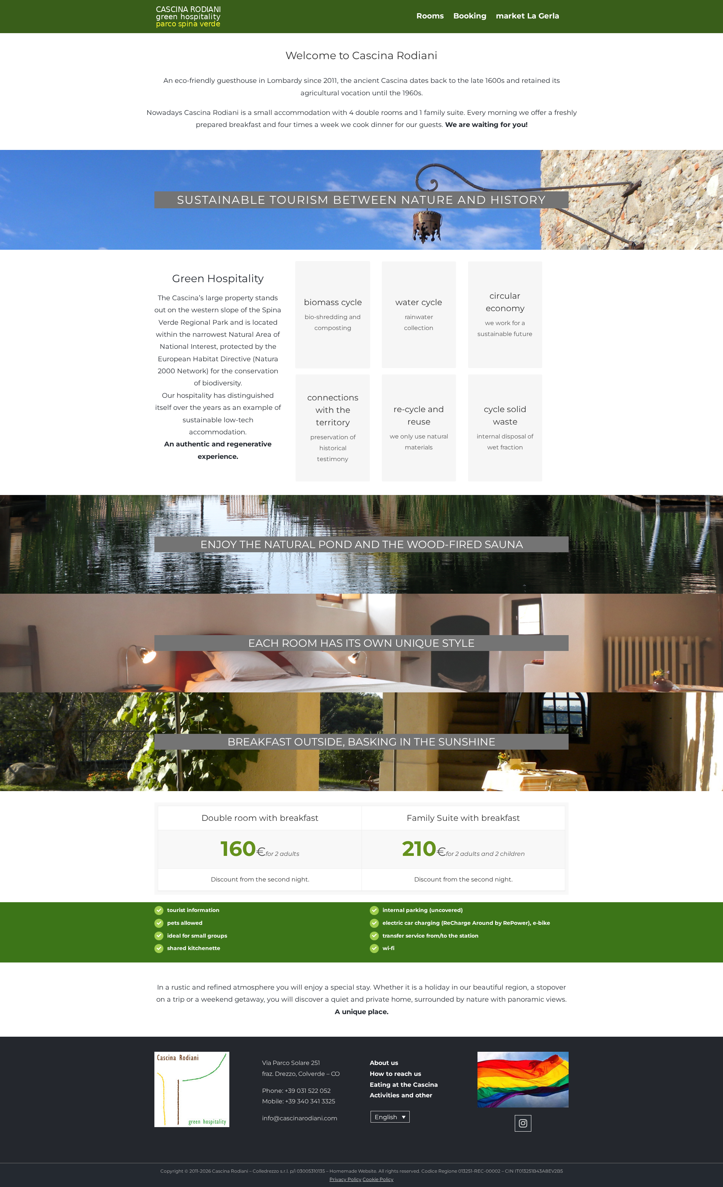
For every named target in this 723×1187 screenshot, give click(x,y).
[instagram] (523, 1123)
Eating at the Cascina (404, 1084)
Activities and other (401, 1095)
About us (384, 1062)
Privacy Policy (345, 1179)
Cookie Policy (378, 1179)
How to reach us (395, 1073)
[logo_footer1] (191, 1054)
